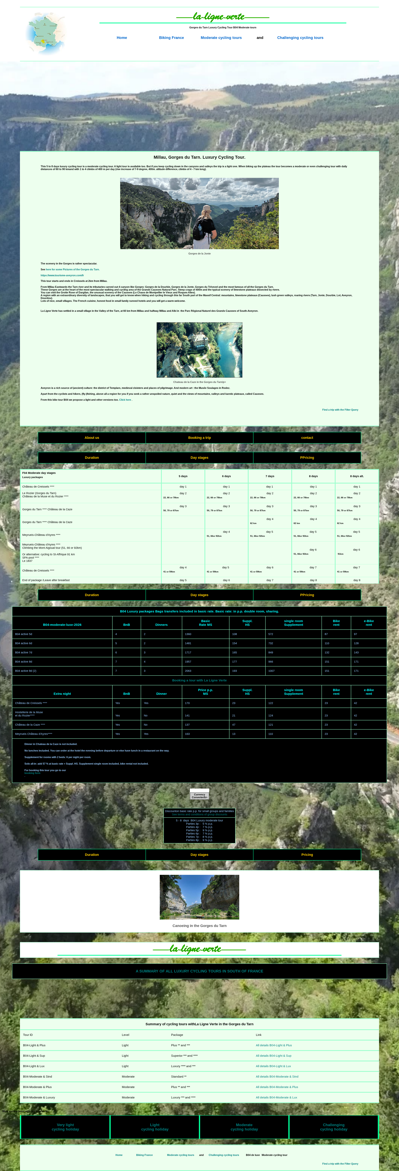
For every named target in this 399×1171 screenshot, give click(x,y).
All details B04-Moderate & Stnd (277, 1076)
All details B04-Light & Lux (273, 1066)
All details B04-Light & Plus (274, 1045)
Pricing (307, 855)
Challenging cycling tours (300, 38)
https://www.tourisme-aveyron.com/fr (62, 275)
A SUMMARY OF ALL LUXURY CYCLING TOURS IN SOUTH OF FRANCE (199, 971)
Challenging (334, 1125)
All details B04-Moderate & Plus (277, 1087)
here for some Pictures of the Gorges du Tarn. (73, 269)
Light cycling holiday (154, 1127)
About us (92, 438)
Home (122, 38)
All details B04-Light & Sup (273, 1055)
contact (307, 438)
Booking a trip (199, 438)
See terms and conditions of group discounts (199, 814)
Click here (125, 399)
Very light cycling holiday (65, 1127)
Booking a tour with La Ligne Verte (199, 680)
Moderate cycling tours (221, 38)
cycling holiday (333, 1129)
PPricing (307, 458)
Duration (92, 458)
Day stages (199, 458)
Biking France (171, 38)
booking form (32, 773)
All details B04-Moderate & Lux (276, 1097)
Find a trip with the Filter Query (340, 409)
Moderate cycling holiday (244, 1127)
